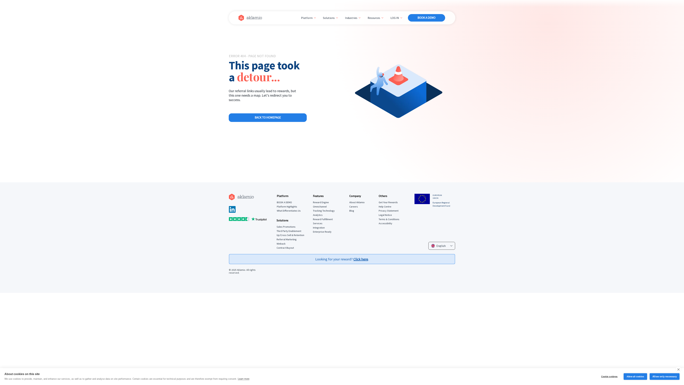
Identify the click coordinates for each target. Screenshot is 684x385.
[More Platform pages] (315, 18)
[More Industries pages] (360, 18)
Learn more (243, 379)
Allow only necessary (664, 376)
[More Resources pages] (382, 18)
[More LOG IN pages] (401, 18)
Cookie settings (609, 376)
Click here (360, 259)
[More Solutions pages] (337, 18)
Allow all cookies (635, 376)
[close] (678, 369)
